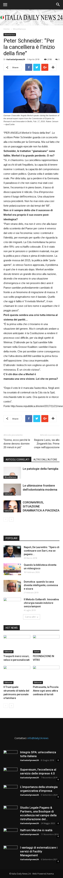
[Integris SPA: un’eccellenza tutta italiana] (11, 757)
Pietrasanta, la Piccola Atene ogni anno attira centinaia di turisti (45, 691)
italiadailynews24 (15, 59)
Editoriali (8, 494)
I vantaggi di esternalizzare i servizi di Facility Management (38, 851)
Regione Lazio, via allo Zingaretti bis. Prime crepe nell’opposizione (46, 443)
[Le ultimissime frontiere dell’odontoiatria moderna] (12, 490)
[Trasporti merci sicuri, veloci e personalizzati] (17, 644)
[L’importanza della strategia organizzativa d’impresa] (11, 792)
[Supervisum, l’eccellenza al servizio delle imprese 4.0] (11, 775)
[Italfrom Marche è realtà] (11, 835)
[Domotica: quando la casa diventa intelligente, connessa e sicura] (12, 586)
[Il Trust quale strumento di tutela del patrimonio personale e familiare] (17, 675)
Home (7, 29)
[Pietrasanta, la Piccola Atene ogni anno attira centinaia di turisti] (46, 675)
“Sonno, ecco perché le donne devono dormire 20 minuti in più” (17, 443)
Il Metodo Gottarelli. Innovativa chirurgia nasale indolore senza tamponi (41, 603)
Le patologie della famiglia (40, 468)
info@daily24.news (37, 738)
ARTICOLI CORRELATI (17, 459)
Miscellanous (19, 29)
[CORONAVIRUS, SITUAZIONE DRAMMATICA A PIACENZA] (12, 506)
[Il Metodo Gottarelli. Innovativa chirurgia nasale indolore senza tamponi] (12, 604)
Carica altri (30, 616)
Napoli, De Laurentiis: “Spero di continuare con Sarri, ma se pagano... (41, 551)
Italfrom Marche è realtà (36, 830)
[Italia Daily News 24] (31, 17)
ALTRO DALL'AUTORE (45, 459)
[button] (58, 4)
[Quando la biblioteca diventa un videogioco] (12, 569)
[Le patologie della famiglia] (12, 473)
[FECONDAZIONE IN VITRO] (46, 644)
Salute (37, 651)
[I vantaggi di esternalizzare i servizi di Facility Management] (11, 853)
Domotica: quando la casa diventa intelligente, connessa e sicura (41, 585)
